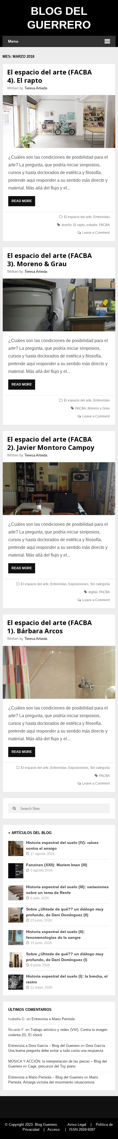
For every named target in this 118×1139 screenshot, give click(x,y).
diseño (66, 225)
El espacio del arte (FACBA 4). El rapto (49, 76)
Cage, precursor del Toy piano (51, 1066)
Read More (23, 202)
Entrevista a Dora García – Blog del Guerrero (44, 1046)
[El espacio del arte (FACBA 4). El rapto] (59, 121)
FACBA (104, 225)
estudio (91, 225)
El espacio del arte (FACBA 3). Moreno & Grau (49, 259)
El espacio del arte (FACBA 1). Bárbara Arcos (49, 626)
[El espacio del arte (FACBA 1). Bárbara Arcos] (59, 672)
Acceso (53, 1129)
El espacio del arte (78, 217)
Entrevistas (101, 217)
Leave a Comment (96, 233)
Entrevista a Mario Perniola (53, 1019)
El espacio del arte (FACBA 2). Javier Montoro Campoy (50, 443)
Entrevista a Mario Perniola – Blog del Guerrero (45, 1077)
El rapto (79, 225)
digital (92, 592)
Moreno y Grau (99, 408)
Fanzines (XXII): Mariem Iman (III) (56, 865)
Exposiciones (78, 584)
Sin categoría (100, 584)
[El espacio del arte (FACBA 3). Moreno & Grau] (59, 305)
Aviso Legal (77, 1125)
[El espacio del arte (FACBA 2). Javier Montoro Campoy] (59, 488)
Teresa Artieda (35, 88)
